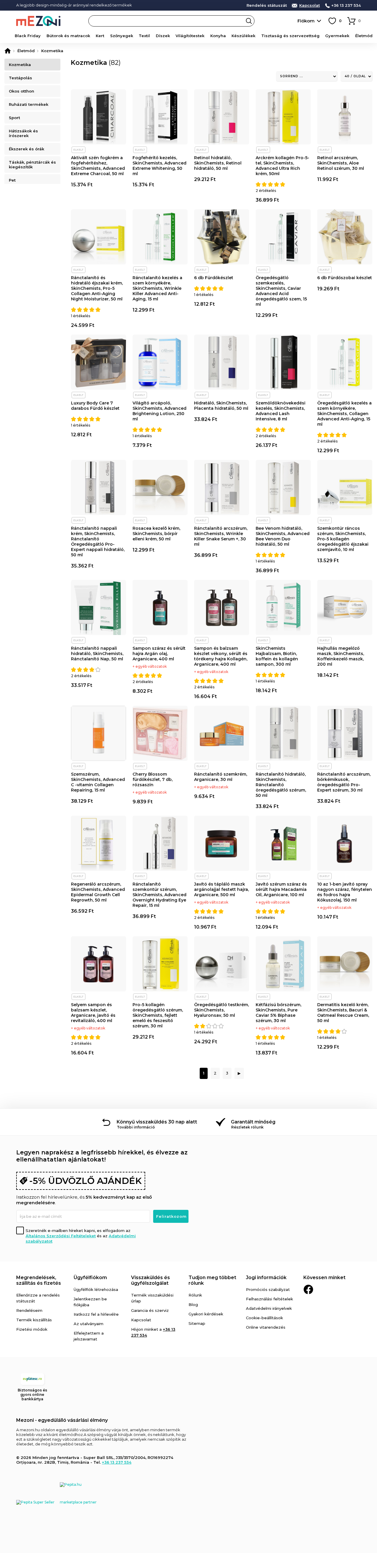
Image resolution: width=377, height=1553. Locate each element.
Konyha (218, 35)
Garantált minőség (253, 1122)
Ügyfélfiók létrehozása (96, 1289)
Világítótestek (190, 35)
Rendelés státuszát (267, 5)
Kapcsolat (309, 5)
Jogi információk (266, 1277)
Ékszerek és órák (26, 149)
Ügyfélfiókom (90, 1277)
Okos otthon (21, 91)
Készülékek (243, 35)
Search (249, 21)
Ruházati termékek (28, 104)
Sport (14, 117)
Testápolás (20, 77)
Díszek (163, 35)
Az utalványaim (88, 1323)
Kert (100, 35)
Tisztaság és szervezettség (290, 35)
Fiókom (306, 21)
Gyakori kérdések (205, 1314)
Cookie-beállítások (264, 1317)
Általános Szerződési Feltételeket (61, 1235)
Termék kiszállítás (34, 1319)
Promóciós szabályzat (268, 1289)
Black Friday (28, 35)
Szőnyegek (121, 35)
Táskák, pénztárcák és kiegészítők (32, 164)
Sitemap (196, 1323)
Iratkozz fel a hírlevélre (96, 1314)
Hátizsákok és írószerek (23, 133)
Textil (144, 35)
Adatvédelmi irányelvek (269, 1308)
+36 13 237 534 (346, 5)
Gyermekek (337, 35)
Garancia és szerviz (150, 1310)
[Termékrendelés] (307, 76)
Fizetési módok (31, 1329)
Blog (193, 1304)
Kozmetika (20, 64)
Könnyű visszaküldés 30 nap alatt (157, 1122)
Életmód (364, 35)
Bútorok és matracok (68, 35)
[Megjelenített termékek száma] (356, 76)
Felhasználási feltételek (269, 1299)
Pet (12, 180)
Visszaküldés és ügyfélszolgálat (150, 1280)
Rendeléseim (29, 1310)
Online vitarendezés (265, 1327)
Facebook (308, 1289)
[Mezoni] (7, 50)
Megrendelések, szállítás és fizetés (38, 1280)
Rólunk (195, 1295)
